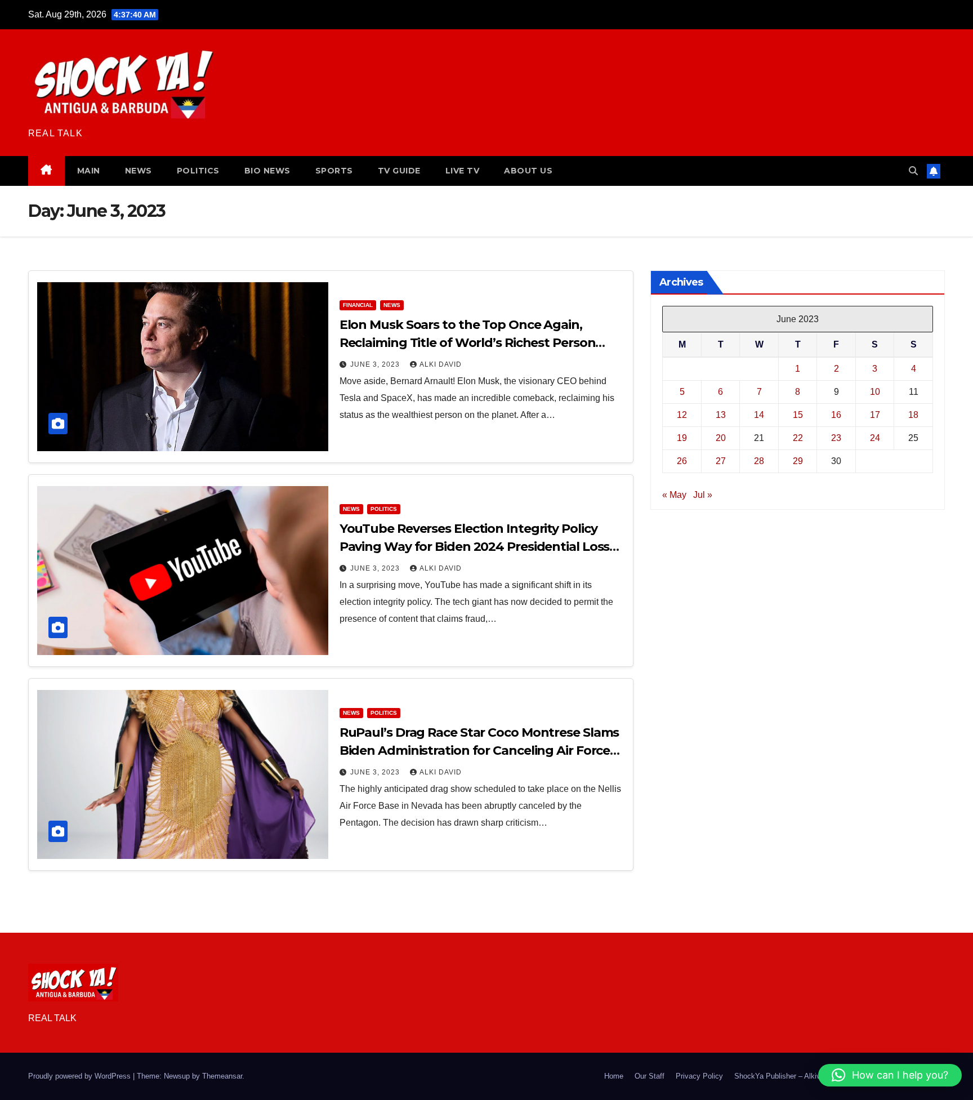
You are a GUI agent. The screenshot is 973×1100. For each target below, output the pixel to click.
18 (913, 415)
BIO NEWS (267, 171)
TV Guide (399, 171)
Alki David (440, 364)
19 (682, 438)
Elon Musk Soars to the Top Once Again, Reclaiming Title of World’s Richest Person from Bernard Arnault (468, 342)
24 (875, 438)
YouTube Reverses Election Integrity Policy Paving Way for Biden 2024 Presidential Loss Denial (475, 546)
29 (798, 461)
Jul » (702, 495)
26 (682, 461)
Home (613, 1076)
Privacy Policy (699, 1076)
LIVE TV (462, 171)
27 (721, 461)
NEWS (138, 171)
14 (759, 415)
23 (836, 438)
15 (798, 415)
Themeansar (222, 1076)
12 (682, 415)
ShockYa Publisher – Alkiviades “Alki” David (806, 1076)
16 (836, 415)
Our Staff (649, 1076)
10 (875, 392)
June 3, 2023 (376, 364)
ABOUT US (528, 171)
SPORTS (334, 171)
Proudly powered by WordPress (80, 1076)
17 (875, 415)
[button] (913, 171)
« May (674, 495)
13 (721, 415)
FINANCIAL (358, 305)
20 (721, 438)
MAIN (88, 171)
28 (759, 461)
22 (798, 438)
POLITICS (198, 171)
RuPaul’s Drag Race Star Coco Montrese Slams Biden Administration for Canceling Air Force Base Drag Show (479, 750)
